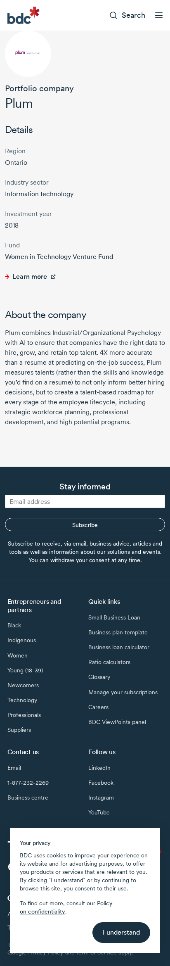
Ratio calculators (109, 662)
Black (14, 625)
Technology (22, 700)
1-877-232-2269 (28, 782)
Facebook (100, 782)
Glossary (99, 677)
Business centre (27, 797)
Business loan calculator (118, 647)
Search (133, 15)
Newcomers (23, 685)
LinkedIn (99, 767)
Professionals (24, 715)
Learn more (29, 276)
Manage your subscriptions (123, 692)
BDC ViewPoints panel (117, 722)
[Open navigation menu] (159, 15)
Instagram (101, 797)
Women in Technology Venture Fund (59, 257)
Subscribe (85, 525)
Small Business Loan (114, 617)
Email (14, 767)
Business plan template (118, 632)
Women (17, 655)
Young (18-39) (25, 670)
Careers (98, 707)
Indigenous (21, 640)
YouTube (99, 812)
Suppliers (19, 729)
